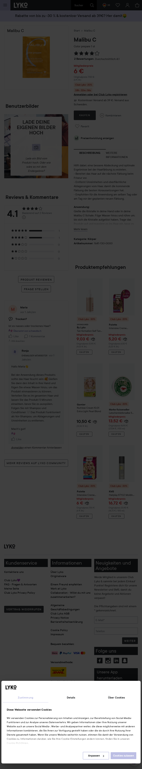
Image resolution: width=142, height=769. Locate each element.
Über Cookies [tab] (116, 697)
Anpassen (94, 755)
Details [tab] (71, 697)
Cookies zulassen (123, 755)
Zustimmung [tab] (25, 697)
